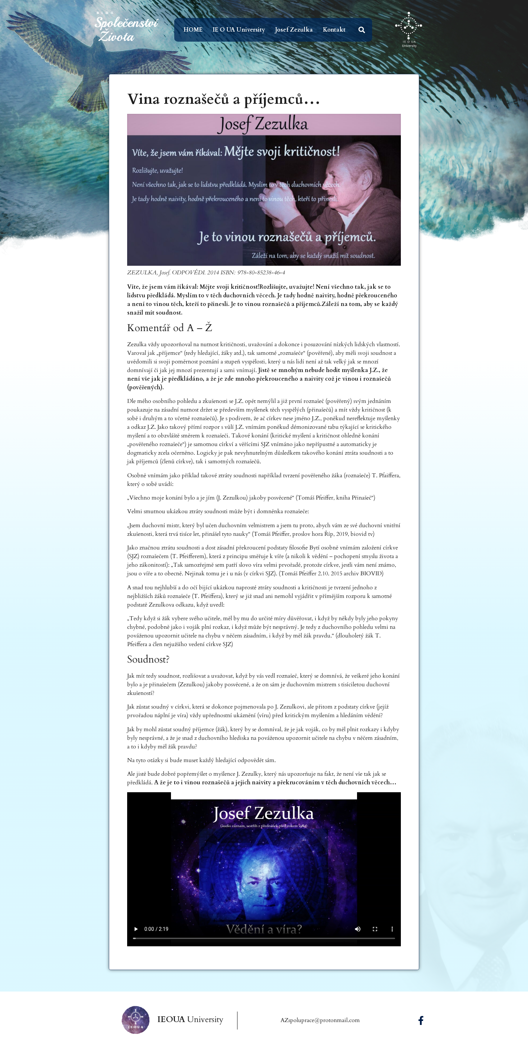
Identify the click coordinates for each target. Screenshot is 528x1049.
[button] (362, 30)
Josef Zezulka (294, 30)
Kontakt (334, 30)
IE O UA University (239, 30)
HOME (193, 30)
